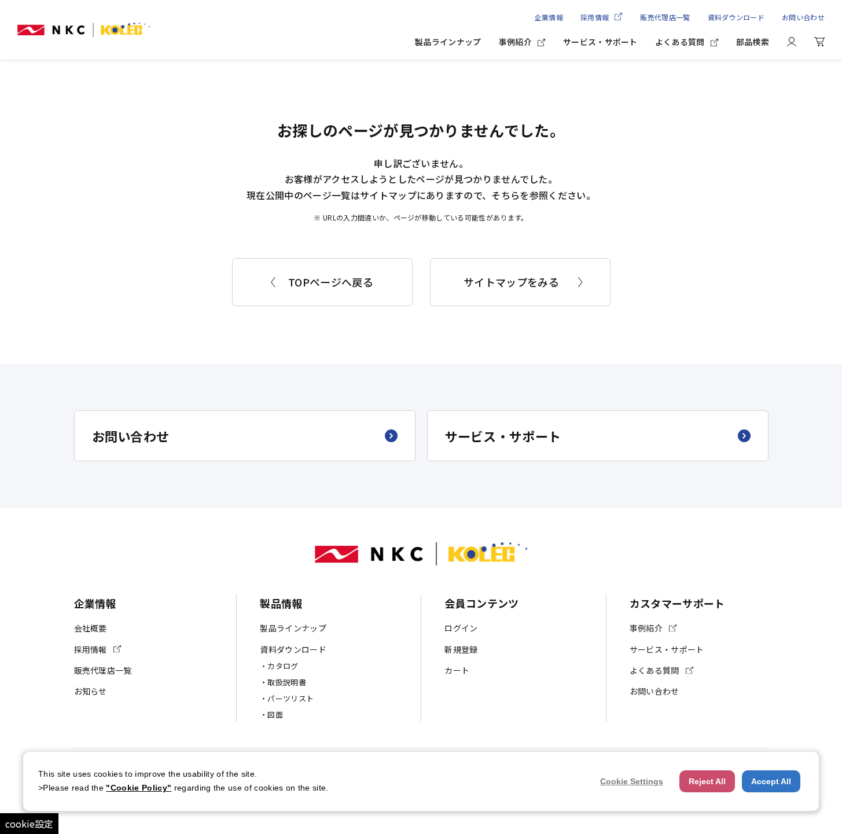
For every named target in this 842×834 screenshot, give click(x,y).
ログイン (460, 628)
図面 (275, 714)
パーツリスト (290, 698)
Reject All (707, 781)
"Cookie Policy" (138, 787)
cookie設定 (29, 824)
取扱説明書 (286, 682)
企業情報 (549, 17)
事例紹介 (515, 41)
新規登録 (460, 649)
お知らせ (90, 691)
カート (456, 670)
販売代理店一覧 (665, 17)
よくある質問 (680, 41)
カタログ (282, 665)
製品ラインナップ (448, 41)
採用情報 (594, 17)
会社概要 (90, 628)
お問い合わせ (803, 17)
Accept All (771, 781)
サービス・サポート (600, 41)
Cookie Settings (631, 781)
